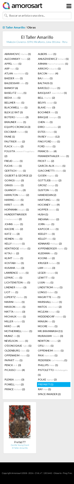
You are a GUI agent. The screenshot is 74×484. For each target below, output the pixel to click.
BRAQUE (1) (49, 117)
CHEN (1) (45, 122)
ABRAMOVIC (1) (17, 53)
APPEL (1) (12, 63)
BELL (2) (46, 97)
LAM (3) (46, 267)
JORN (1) (46, 224)
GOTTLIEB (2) (49, 180)
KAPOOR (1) (48, 228)
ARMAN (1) (53, 63)
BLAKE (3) (46, 107)
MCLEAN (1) (48, 311)
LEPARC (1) (13, 277)
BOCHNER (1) (48, 112)
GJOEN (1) (48, 175)
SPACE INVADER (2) (49, 394)
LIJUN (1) (45, 282)
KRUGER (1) (49, 263)
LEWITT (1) (46, 277)
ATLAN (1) (16, 73)
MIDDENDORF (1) (52, 316)
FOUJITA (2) (19, 154)
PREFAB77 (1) (45, 384)
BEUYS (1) (47, 102)
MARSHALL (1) (50, 301)
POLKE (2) (47, 379)
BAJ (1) (45, 78)
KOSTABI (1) (14, 263)
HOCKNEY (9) (49, 204)
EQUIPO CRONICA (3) (17, 126)
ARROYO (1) (49, 68)
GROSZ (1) (48, 185)
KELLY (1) (14, 243)
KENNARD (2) (50, 243)
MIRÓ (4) (12, 326)
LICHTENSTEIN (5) (17, 282)
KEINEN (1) (13, 238)
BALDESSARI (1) (16, 83)
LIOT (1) (11, 292)
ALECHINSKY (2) (17, 58)
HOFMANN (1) (16, 209)
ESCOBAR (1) (16, 131)
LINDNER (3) (15, 287)
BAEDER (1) (13, 78)
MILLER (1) (14, 321)
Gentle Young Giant (20, 445)
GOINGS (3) (14, 180)
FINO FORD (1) (49, 141)
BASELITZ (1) (15, 92)
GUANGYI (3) (15, 190)
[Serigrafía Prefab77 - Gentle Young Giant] (20, 423)
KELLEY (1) (47, 238)
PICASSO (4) (14, 369)
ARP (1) (11, 68)
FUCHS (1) (13, 165)
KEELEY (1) (46, 233)
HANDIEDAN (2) (47, 194)
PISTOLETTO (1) (53, 372)
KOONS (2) (46, 258)
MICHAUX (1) (15, 316)
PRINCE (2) (14, 389)
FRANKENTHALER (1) (53, 156)
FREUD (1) (13, 160)
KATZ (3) (12, 233)
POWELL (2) (14, 384)
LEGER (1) (48, 272)
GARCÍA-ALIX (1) (51, 165)
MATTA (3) (14, 311)
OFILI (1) (46, 345)
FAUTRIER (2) (14, 141)
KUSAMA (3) (14, 267)
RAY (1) (44, 389)
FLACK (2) (14, 146)
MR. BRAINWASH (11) (50, 331)
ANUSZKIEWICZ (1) (53, 58)
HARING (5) (14, 199)
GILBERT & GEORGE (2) (18, 175)
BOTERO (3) (16, 117)
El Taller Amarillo (14, 27)
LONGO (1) (47, 292)
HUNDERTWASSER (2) (15, 217)
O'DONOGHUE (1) (17, 345)
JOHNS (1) (13, 224)
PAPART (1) (13, 360)
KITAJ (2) (11, 253)
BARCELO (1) (49, 87)
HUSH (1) (43, 214)
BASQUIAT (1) (52, 92)
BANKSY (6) (11, 87)
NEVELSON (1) (16, 340)
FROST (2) (46, 160)
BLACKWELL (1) (15, 107)
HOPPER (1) (48, 209)
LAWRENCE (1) (16, 272)
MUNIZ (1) (12, 335)
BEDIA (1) (12, 97)
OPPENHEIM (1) (51, 350)
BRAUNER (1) (15, 122)
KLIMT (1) (13, 258)
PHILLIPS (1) (48, 365)
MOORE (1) (47, 326)
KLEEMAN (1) (47, 253)
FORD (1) (47, 146)
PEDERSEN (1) (52, 360)
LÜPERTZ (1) (15, 297)
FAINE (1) (9, 136)
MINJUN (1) (46, 321)
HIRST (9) (14, 204)
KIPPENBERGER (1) (52, 248)
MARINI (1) (14, 301)
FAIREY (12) (49, 136)
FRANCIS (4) (47, 151)
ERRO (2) (49, 126)
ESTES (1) (47, 131)
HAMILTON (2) (16, 194)
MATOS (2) (50, 306)
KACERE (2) (13, 228)
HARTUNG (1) (48, 199)
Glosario (57, 473)
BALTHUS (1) (45, 83)
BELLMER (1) (14, 102)
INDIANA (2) (48, 219)
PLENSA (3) (14, 379)
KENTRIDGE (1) (17, 248)
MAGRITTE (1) (49, 297)
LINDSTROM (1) (50, 287)
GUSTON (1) (48, 190)
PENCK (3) (12, 365)
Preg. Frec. (67, 473)
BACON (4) (48, 73)
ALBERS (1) (47, 53)
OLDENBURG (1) (16, 350)
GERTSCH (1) (15, 170)
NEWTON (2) (49, 340)
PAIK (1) (47, 355)
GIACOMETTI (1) (52, 170)
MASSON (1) (14, 306)
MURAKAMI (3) (50, 335)
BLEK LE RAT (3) (13, 112)
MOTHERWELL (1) (18, 331)
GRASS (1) (14, 185)
